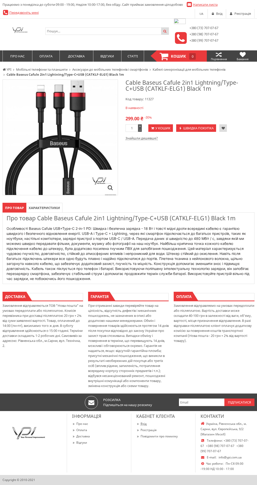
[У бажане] (223, 128)
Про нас (82, 424)
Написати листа (205, 4)
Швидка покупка (198, 128)
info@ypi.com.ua (230, 457)
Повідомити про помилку (159, 436)
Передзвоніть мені (24, 12)
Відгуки (81, 442)
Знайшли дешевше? (141, 138)
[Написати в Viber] (180, 23)
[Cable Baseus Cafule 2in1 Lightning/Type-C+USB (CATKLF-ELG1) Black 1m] (110, 187)
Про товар (14, 208)
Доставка (83, 436)
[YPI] (21, 31)
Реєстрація (149, 430)
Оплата (81, 430)
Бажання (242, 59)
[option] (60, 137)
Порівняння (219, 59)
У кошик (162, 128)
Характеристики (44, 208)
